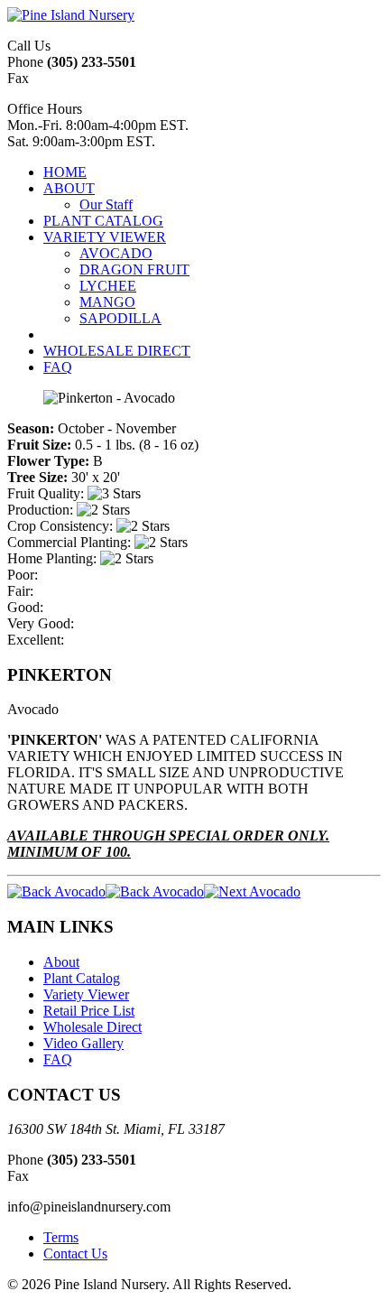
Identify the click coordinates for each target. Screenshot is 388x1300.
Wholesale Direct (92, 1027)
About (61, 962)
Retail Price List (88, 1010)
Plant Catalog (81, 978)
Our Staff (106, 204)
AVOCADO (115, 253)
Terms (61, 1237)
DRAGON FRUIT (134, 269)
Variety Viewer (86, 994)
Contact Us (75, 1253)
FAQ (57, 1059)
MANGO (107, 302)
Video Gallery (83, 1043)
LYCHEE (107, 285)
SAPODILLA (120, 318)
